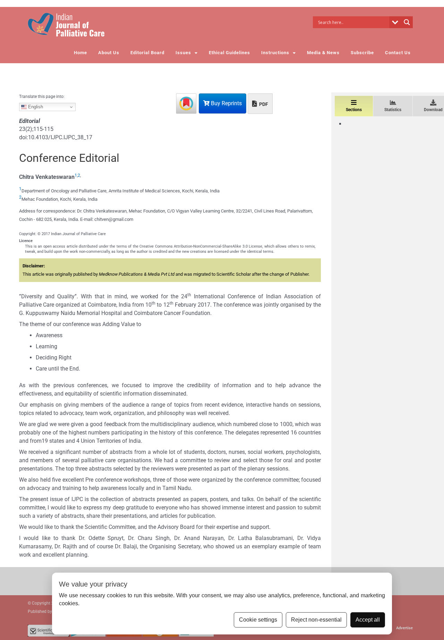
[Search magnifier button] (407, 22)
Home (80, 52)
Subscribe (362, 52)
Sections (354, 109)
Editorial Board (147, 52)
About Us (108, 52)
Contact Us (398, 52)
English (35, 106)
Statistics (392, 109)
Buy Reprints (226, 103)
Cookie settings (258, 620)
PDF (263, 104)
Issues (183, 52)
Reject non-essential (316, 620)
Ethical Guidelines (229, 52)
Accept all (368, 620)
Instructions (275, 52)
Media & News (323, 52)
